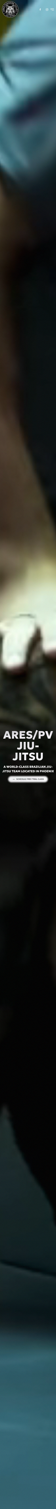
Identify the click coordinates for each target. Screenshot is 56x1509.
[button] (52, 9)
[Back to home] (10, 9)
